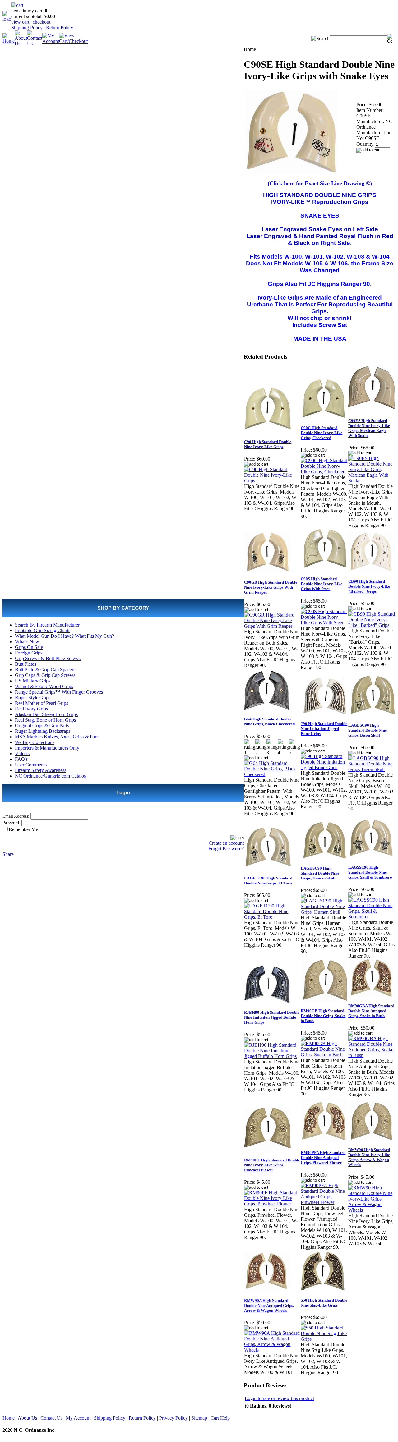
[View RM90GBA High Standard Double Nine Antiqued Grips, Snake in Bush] (371, 1055)
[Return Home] (6, 18)
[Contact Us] (34, 43)
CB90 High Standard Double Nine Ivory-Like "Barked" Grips (369, 586)
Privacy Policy (173, 1418)
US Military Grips (32, 680)
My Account (78, 1418)
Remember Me (23, 829)
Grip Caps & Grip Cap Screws (45, 675)
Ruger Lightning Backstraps (42, 731)
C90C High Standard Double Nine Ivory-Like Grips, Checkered (321, 432)
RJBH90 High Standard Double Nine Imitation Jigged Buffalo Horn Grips (271, 1017)
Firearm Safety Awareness (40, 770)
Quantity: (365, 144)
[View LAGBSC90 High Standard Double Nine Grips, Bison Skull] (371, 769)
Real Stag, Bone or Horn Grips (45, 720)
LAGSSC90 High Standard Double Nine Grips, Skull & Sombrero (370, 872)
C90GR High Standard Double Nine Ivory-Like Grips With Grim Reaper (270, 587)
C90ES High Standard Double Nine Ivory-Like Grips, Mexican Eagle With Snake (369, 428)
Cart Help (220, 1418)
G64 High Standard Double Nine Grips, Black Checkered (269, 721)
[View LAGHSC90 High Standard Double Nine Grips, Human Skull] (324, 912)
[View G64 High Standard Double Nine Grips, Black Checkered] (272, 774)
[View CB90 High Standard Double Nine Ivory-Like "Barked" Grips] (371, 625)
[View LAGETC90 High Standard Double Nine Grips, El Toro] (272, 917)
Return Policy (59, 27)
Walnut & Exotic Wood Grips (44, 686)
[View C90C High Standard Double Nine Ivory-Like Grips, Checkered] (324, 471)
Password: (11, 822)
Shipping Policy (27, 27)
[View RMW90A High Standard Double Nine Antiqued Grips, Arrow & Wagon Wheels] (272, 1349)
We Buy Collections (34, 742)
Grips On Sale (29, 647)
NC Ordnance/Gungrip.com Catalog (50, 775)
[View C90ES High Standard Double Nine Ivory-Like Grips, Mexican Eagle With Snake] (371, 480)
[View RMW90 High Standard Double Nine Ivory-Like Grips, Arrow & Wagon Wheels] (371, 1210)
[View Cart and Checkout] (73, 41)
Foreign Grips (28, 652)
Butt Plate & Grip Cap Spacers (45, 669)
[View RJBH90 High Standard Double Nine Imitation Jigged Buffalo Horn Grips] (272, 1056)
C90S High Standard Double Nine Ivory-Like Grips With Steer (321, 583)
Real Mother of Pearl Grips (41, 703)
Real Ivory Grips (31, 708)
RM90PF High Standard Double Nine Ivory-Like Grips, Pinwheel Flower (272, 1165)
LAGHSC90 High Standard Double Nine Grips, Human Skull (320, 873)
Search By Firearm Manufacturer (47, 624)
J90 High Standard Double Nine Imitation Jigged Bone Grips (324, 728)
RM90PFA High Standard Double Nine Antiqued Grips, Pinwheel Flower (323, 1157)
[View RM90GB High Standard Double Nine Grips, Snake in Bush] (324, 1054)
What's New (27, 641)
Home (8, 1418)
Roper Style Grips (32, 697)
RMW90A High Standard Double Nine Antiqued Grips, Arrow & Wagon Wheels (269, 1305)
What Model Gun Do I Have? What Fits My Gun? (64, 636)
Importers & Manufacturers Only (47, 748)
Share (8, 854)
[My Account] (50, 41)
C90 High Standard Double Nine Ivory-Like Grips (267, 444)
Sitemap (199, 1418)
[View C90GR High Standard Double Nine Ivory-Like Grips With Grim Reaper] (272, 626)
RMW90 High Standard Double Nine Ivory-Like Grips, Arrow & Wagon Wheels (369, 1157)
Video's (22, 753)
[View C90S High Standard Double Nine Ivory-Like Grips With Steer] (324, 622)
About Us (27, 1418)
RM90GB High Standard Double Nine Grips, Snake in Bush (323, 1015)
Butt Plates (25, 664)
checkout (41, 22)
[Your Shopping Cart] (17, 5)
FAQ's (21, 759)
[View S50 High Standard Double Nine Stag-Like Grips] (324, 1339)
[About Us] (21, 43)
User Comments (31, 764)
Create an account (226, 843)
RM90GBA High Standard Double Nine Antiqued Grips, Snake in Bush (371, 1010)
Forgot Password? (226, 848)
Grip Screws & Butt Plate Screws (48, 658)
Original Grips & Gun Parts (42, 725)
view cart (20, 22)
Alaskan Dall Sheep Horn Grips (46, 714)
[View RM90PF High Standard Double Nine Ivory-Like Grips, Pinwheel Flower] (272, 1203)
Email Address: (15, 816)
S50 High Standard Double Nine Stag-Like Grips (324, 1302)
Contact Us (51, 1418)
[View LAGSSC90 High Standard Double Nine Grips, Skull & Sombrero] (371, 916)
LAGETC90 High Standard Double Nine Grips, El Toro (268, 880)
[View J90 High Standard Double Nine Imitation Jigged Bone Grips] (324, 767)
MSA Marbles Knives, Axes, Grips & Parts (57, 736)
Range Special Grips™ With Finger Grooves (59, 692)
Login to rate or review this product (279, 1398)
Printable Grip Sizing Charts (42, 630)
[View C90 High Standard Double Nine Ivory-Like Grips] (272, 480)
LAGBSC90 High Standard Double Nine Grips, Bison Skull (367, 730)
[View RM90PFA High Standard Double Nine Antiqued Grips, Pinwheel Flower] (324, 1202)
